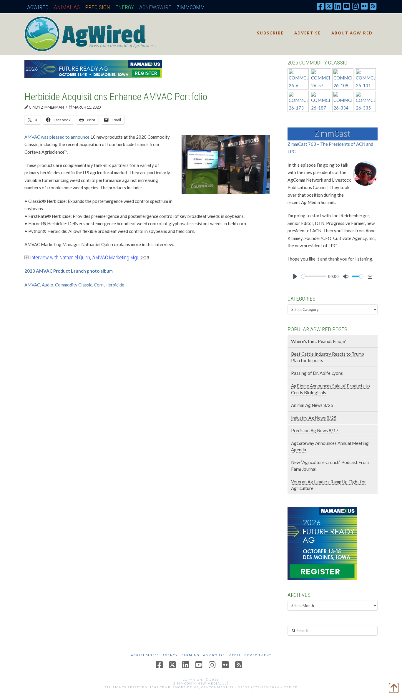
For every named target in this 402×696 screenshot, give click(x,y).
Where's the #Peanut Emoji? (318, 341)
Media (234, 655)
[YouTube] (346, 5)
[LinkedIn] (337, 5)
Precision (97, 7)
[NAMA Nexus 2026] (322, 542)
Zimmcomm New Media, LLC (201, 683)
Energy (124, 7)
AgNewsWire (155, 7)
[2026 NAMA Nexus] (93, 68)
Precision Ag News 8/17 (314, 430)
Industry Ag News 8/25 (313, 417)
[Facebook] (320, 5)
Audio (47, 284)
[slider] (313, 276)
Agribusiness (145, 655)
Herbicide (114, 284)
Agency (170, 655)
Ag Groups (214, 655)
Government (258, 655)
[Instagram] (355, 5)
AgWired (38, 7)
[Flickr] (364, 5)
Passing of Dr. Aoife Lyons (317, 373)
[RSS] (373, 5)
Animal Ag (67, 7)
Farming (191, 655)
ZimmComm (191, 7)
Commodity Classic (73, 284)
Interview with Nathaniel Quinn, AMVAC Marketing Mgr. (84, 257)
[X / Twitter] (329, 5)
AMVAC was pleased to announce (56, 137)
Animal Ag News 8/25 (312, 405)
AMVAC (32, 284)
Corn (99, 284)
